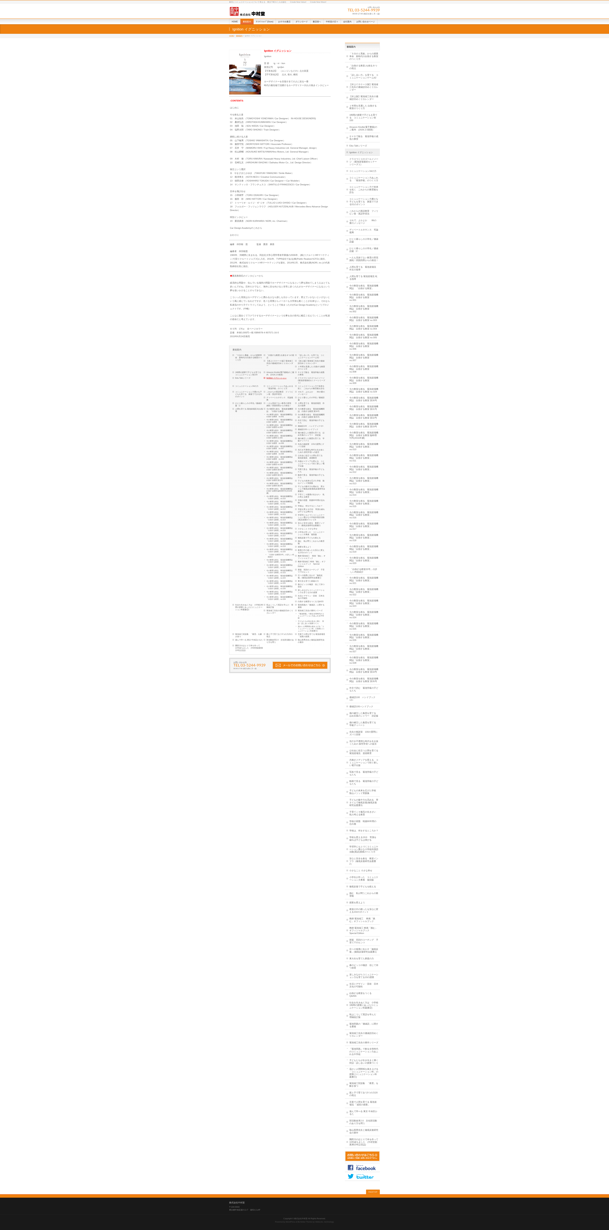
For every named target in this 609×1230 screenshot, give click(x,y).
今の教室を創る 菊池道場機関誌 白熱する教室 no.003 (280, 426)
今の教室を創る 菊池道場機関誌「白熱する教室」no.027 (279, 593)
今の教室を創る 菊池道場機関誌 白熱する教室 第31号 (280, 474)
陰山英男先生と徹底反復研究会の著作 (311, 641)
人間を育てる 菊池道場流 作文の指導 (311, 404)
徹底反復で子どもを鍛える (309, 538)
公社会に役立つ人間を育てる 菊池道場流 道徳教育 (311, 456)
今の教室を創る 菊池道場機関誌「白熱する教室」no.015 (279, 524)
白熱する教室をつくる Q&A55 (311, 601)
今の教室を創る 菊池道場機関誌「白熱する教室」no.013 (279, 513)
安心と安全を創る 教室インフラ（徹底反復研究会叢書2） (311, 524)
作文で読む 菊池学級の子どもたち (311, 421)
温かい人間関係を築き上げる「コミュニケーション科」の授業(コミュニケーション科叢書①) (311, 628)
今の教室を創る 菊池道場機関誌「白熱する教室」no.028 (279, 598)
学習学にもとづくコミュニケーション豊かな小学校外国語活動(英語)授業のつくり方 (311, 517)
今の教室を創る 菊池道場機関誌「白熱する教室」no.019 (279, 545)
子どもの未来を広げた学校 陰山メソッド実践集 (311, 482)
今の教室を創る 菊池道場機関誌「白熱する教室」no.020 (279, 550)
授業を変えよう (304, 547)
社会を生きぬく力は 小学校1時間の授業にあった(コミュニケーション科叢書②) (249, 607)
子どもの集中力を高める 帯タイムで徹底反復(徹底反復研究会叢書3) (311, 488)
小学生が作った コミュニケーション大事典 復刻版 (311, 533)
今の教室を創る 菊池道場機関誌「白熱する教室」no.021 (279, 561)
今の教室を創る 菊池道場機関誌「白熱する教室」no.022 (279, 566)
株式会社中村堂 (301, 1218)
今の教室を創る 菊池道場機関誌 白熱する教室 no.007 (280, 447)
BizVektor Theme (305, 1222)
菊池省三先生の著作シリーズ (310, 610)
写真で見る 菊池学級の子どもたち (311, 470)
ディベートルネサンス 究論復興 (279, 398)
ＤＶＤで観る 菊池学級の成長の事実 (311, 373)
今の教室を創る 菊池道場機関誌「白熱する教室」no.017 (279, 534)
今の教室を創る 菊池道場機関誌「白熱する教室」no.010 (279, 497)
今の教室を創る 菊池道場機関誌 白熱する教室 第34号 (311, 410)
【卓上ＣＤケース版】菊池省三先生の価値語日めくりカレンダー (279, 363)
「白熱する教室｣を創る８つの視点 (280, 356)
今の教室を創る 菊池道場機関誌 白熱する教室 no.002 (280, 421)
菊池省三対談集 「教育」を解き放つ (248, 635)
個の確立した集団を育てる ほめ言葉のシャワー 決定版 (311, 434)
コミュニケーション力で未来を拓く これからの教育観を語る (311, 387)
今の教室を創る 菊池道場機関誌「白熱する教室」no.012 (279, 508)
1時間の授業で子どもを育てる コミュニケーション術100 (249, 373)
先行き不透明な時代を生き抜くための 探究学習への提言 (311, 451)
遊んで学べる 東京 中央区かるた (249, 640)
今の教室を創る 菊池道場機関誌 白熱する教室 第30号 (280, 469)
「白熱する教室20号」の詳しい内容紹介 (281, 556)
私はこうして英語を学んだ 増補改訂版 (279, 606)
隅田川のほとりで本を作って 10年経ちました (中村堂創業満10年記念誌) (249, 647)
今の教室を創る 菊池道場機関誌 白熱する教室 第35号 (311, 416)
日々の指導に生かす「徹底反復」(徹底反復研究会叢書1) (310, 576)
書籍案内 (239, 36)
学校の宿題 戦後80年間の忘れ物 (311, 501)
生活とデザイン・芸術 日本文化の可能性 (311, 597)
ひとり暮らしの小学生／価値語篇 (311, 398)
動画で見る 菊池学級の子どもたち (311, 476)
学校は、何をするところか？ (310, 506)
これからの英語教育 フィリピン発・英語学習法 (279, 393)
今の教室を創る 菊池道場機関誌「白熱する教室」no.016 (279, 529)
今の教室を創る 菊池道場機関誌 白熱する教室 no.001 (280, 416)
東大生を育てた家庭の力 (308, 581)
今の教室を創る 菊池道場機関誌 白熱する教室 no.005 (280, 437)
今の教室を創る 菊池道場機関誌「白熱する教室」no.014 (279, 519)
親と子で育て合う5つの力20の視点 (279, 635)
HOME (231, 36)
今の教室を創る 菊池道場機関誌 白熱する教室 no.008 (280, 453)
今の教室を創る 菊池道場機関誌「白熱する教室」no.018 (279, 540)
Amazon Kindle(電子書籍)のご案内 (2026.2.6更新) (280, 373)
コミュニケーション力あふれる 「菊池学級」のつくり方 (280, 387)
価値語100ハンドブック (308, 429)
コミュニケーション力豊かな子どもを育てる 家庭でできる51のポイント (248, 394)
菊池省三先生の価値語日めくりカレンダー (279, 611)
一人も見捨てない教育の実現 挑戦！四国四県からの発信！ (279, 404)
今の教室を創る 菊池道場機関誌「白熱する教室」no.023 (279, 572)
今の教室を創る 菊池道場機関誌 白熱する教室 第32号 (280, 479)
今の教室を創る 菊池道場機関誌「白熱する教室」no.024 (279, 577)
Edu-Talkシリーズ (242, 378)
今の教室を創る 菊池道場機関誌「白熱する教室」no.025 (279, 582)
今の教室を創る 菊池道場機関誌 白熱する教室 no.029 (280, 463)
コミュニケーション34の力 (246, 386)
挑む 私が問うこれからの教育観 (311, 542)
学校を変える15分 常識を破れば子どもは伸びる (311, 510)
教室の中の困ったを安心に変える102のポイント (311, 551)
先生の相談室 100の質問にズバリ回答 (311, 445)
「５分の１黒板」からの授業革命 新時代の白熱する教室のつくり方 (248, 357)
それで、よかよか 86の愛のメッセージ (311, 393)
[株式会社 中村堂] (247, 12)
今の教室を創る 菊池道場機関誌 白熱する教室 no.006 (280, 442)
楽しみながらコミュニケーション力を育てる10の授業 (311, 591)
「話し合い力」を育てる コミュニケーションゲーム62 (311, 356)
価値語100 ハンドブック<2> (311, 426)
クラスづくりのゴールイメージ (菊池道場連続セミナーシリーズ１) (312, 380)
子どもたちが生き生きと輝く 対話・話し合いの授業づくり (311, 622)
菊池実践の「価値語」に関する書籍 (311, 606)
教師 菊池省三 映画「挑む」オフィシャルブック (311, 557)
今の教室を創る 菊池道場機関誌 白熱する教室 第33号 (280, 484)
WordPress (290, 1222)
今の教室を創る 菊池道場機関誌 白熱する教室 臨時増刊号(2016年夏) (280, 491)
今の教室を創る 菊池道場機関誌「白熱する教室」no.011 (279, 503)
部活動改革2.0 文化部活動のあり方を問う (280, 641)
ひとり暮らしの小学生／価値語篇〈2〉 (248, 404)
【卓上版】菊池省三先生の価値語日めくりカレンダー (311, 362)
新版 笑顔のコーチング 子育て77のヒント (311, 571)
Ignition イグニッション (276, 378)
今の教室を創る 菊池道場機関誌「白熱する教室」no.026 (279, 587)
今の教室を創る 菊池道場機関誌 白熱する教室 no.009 (280, 458)
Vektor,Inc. (319, 1222)
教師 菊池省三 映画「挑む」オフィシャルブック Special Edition (311, 563)
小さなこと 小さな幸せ (307, 529)
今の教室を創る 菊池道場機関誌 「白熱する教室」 (279, 410)
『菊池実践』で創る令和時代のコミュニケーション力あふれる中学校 (311, 616)
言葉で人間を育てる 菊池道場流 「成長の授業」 (311, 635)
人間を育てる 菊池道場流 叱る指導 (249, 410)
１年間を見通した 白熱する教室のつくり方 (311, 368)
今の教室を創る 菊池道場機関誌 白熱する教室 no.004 (280, 431)
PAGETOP (372, 1192)
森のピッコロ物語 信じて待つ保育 (311, 585)
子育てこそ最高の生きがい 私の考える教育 (311, 495)
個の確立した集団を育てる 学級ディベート (311, 439)
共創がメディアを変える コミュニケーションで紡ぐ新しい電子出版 (311, 463)
